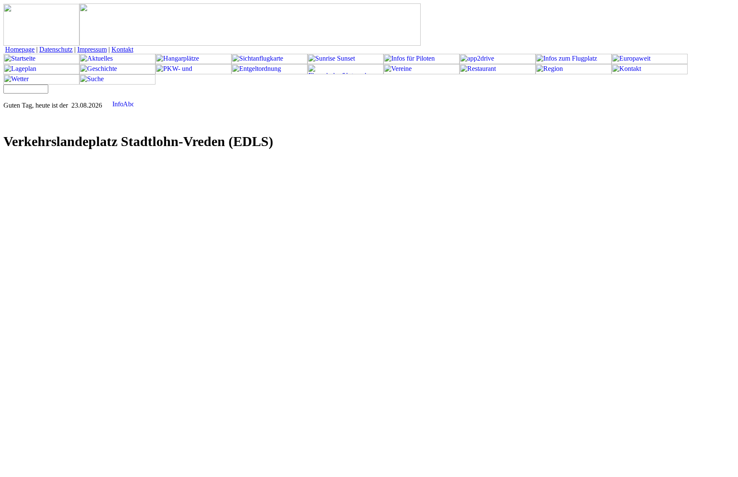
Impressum (92, 49)
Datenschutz (56, 49)
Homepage (20, 49)
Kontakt (122, 49)
